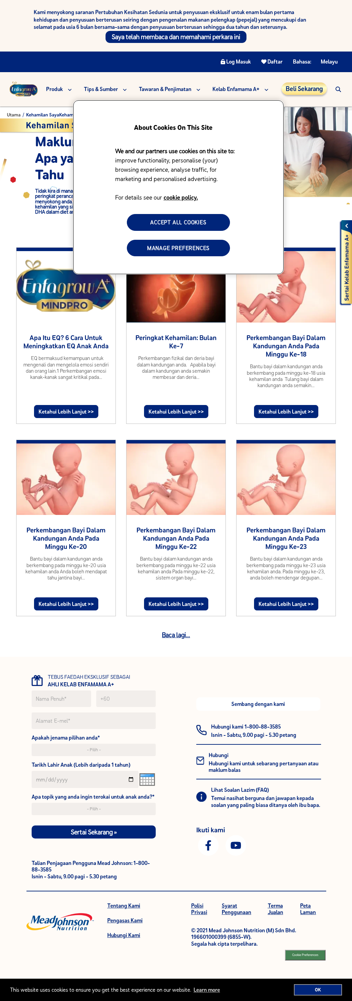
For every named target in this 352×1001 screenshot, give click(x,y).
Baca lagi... (176, 635)
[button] (338, 89)
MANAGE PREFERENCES (178, 248)
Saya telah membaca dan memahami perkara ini (176, 37)
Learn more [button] (207, 989)
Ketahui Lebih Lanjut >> (66, 411)
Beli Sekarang (304, 89)
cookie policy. (181, 197)
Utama (14, 115)
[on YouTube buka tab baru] (236, 844)
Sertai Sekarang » (94, 832)
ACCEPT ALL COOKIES (178, 222)
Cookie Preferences (305, 955)
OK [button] (318, 990)
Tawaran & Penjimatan (165, 89)
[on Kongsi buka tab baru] (208, 844)
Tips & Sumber (101, 89)
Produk (54, 89)
